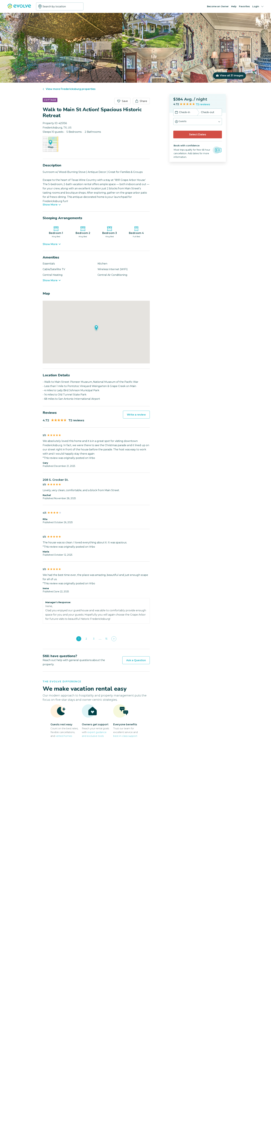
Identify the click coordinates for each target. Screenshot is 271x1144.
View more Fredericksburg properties (71, 89)
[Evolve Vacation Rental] (19, 7)
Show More (50, 204)
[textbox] (59, 6)
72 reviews (203, 104)
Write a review (136, 414)
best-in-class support (125, 735)
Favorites (244, 6)
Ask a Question (136, 660)
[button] (197, 121)
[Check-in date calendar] (176, 112)
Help (233, 6)
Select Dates (197, 134)
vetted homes (64, 735)
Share (143, 101)
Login (255, 6)
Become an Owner (218, 6)
